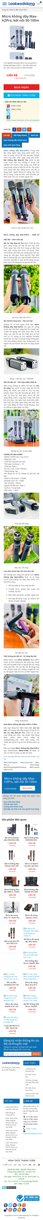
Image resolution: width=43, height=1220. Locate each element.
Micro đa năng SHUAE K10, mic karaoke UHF (11, 1006)
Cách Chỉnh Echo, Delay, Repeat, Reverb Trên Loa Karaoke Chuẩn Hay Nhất (12, 1122)
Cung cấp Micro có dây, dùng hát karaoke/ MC (11, 1027)
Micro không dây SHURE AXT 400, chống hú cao (31, 891)
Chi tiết (7, 135)
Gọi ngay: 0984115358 (23, 95)
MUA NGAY (21, 87)
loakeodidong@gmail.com (32, 1133)
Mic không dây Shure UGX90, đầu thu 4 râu (31, 963)
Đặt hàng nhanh (20, 135)
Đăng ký (36, 1054)
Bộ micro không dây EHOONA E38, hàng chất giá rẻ (11, 839)
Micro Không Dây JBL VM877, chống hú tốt (11, 891)
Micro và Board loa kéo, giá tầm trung (31, 865)
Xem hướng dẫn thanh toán (15, 140)
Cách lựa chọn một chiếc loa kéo (31, 1094)
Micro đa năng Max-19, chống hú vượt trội (11, 917)
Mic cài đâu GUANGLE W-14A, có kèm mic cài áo (11, 984)
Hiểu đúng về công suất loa (10, 1114)
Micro (25, 10)
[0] (38, 4)
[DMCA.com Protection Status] (9, 1187)
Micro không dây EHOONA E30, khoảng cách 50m (31, 839)
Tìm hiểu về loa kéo (30, 1075)
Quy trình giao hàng (12, 145)
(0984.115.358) (31, 1129)
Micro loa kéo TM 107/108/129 (11, 942)
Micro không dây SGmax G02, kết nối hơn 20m (12, 865)
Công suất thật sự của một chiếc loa (12, 1108)
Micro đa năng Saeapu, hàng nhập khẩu (31, 917)
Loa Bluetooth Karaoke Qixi (30, 1070)
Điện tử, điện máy (16, 10)
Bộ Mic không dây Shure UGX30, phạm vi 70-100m (31, 1006)
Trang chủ (5, 10)
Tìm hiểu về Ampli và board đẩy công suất (31, 1082)
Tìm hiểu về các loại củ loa (30, 1089)
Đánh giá (34, 135)
